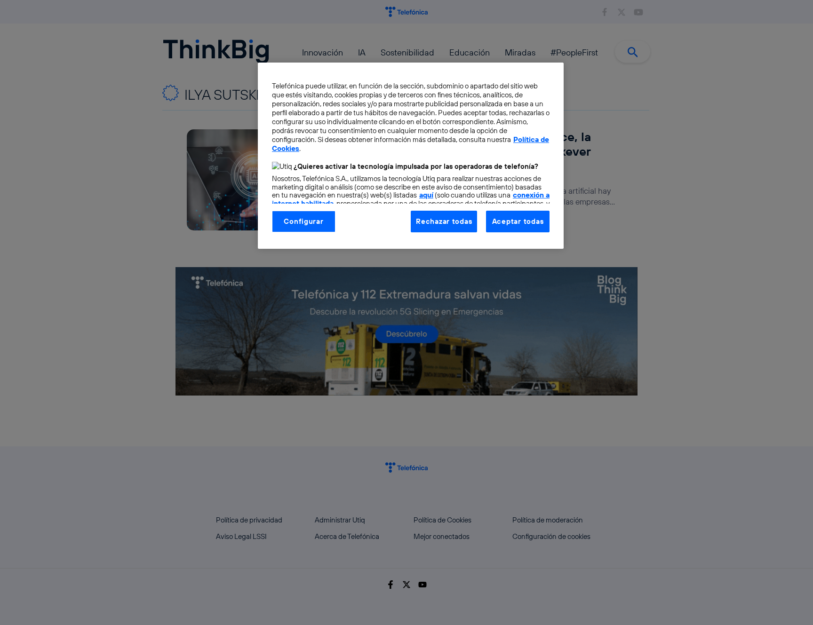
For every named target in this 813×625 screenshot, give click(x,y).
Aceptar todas (518, 221)
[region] (411, 156)
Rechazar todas (444, 221)
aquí (426, 194)
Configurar (303, 221)
